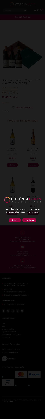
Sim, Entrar (29, 220)
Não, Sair (15, 220)
